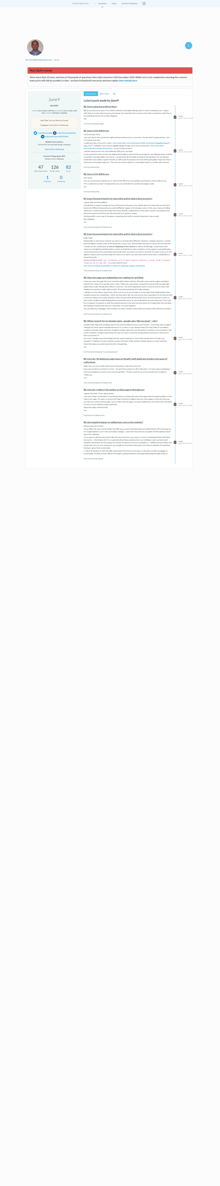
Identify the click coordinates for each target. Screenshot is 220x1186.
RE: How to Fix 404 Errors (96, 130)
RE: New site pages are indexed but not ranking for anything (113, 277)
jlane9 (180, 116)
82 (68, 167)
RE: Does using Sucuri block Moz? (100, 106)
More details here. (128, 80)
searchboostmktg (45, 133)
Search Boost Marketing (54, 149)
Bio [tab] (114, 94)
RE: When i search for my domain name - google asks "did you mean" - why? (121, 321)
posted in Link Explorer (94, 124)
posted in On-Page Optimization (98, 227)
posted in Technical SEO (94, 415)
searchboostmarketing (66, 133)
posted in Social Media (93, 459)
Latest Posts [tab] (91, 94)
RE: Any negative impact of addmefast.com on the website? (113, 422)
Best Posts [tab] (104, 94)
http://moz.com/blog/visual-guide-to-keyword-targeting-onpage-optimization (114, 266)
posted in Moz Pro (91, 167)
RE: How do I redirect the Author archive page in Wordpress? (114, 389)
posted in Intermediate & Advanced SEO (101, 352)
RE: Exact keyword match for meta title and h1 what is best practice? (118, 198)
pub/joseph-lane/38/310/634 (56, 136)
